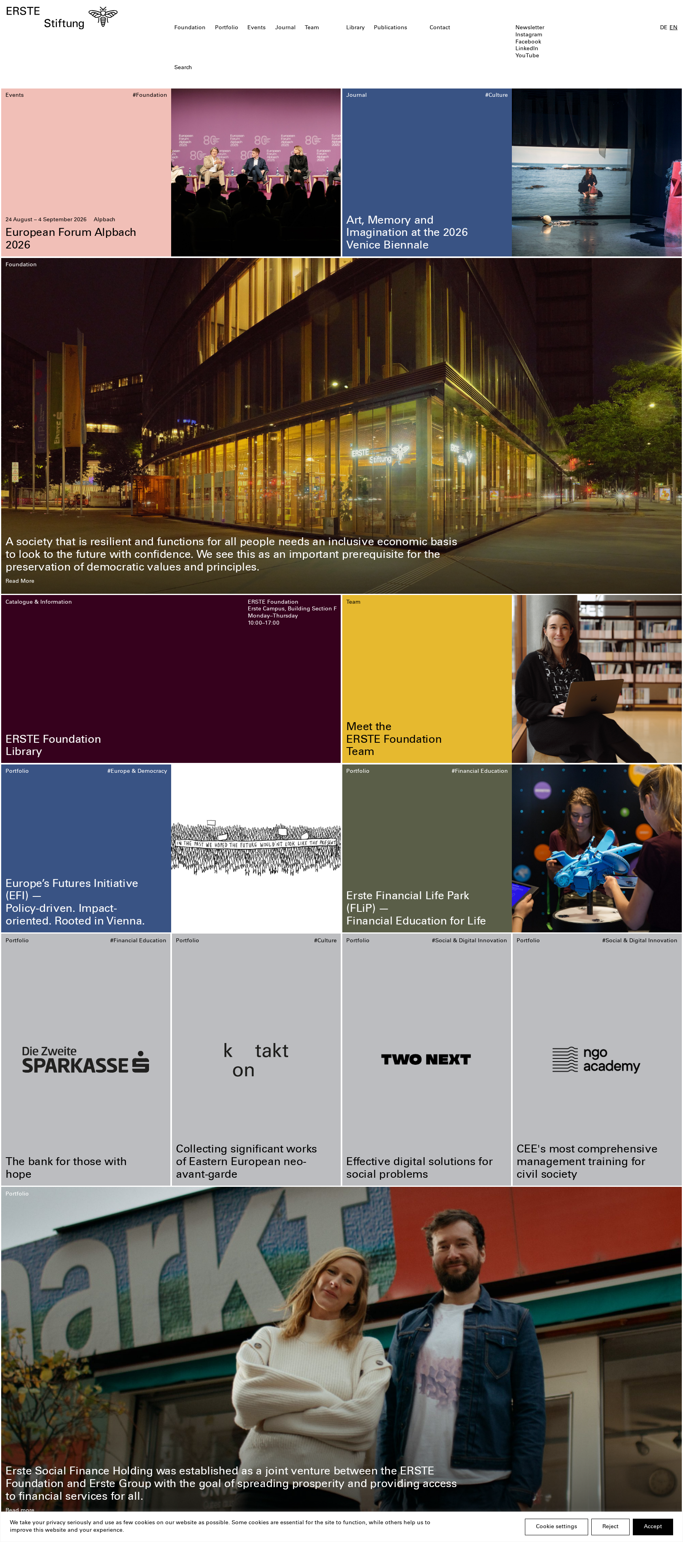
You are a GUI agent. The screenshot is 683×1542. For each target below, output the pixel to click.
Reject (610, 1527)
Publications (390, 28)
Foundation (190, 28)
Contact (440, 28)
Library (355, 28)
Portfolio (226, 28)
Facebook (528, 42)
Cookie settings (556, 1527)
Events (256, 28)
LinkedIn (526, 49)
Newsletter (529, 28)
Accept (653, 1527)
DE (664, 28)
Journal (285, 28)
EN (673, 28)
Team (312, 28)
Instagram (528, 35)
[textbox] (287, 68)
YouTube (527, 56)
